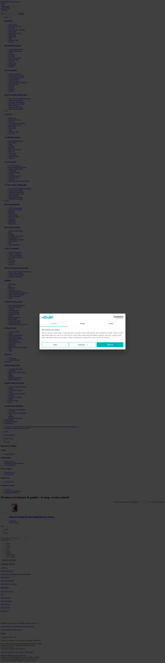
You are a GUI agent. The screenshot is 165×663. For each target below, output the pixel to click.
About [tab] (111, 323)
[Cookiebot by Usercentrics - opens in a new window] (115, 317)
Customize (81, 345)
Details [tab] (82, 323)
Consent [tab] (54, 323)
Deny (55, 345)
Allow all (110, 345)
